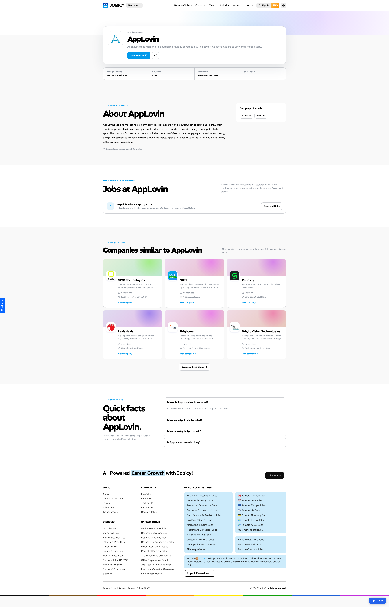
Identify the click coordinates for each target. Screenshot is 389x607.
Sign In (265, 5)
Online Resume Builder (154, 528)
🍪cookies (201, 558)
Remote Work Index (114, 569)
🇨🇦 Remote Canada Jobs (252, 495)
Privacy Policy (109, 588)
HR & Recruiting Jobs (199, 534)
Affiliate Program (112, 564)
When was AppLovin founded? (184, 420)
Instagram (147, 507)
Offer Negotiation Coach (154, 560)
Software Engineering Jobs (202, 510)
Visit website (137, 55)
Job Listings (109, 528)
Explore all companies (194, 367)
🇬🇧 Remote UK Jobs (249, 510)
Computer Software (208, 75)
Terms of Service (127, 588)
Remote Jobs (182, 5)
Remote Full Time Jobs (251, 539)
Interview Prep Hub (114, 542)
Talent (212, 5)
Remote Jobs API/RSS (115, 560)
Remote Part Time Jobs (251, 544)
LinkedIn (146, 493)
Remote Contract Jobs (250, 549)
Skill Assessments (151, 573)
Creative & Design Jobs (200, 500)
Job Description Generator (156, 564)
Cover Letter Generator (154, 551)
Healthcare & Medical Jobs (202, 529)
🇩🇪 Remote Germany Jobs (252, 515)
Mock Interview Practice (154, 546)
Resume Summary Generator (157, 542)
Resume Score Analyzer (154, 533)
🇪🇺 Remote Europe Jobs (251, 505)
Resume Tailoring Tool (153, 537)
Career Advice (111, 533)
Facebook (260, 115)
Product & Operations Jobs (202, 505)
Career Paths (110, 546)
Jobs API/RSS (143, 588)
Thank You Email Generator (156, 555)
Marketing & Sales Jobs (200, 524)
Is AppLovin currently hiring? (184, 442)
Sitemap (107, 573)
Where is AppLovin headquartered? (187, 402)
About (106, 493)
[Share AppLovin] (155, 55)
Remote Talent (149, 512)
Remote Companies (114, 537)
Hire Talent (274, 475)
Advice (237, 5)
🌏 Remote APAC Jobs (250, 524)
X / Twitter (246, 115)
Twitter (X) (147, 503)
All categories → (196, 549)
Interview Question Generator (158, 569)
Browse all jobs (272, 206)
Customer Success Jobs (200, 520)
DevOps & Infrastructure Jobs (204, 544)
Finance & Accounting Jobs (202, 495)
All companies (135, 32)
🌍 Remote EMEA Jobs (251, 520)
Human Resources (113, 555)
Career (199, 5)
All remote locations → (251, 529)
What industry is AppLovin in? (184, 431)
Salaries (224, 5)
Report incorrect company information (124, 149)
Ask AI (379, 600)
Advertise (108, 507)
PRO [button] (275, 5)
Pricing (107, 503)
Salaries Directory (113, 551)
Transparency (110, 512)
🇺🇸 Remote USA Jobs (250, 500)
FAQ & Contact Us (113, 498)
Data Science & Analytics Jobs (204, 515)
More (248, 5)
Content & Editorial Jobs (200, 539)
